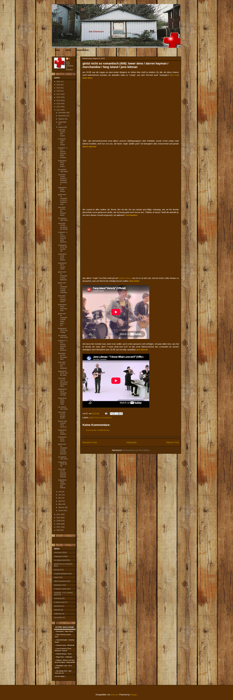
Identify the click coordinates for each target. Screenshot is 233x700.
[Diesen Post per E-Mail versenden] (111, 413)
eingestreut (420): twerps (62, 189)
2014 (58, 104)
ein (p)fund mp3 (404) (63, 219)
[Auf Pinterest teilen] (121, 413)
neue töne (57, 552)
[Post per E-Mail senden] (106, 413)
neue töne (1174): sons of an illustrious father (63, 382)
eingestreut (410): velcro (62, 439)
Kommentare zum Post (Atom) (136, 450)
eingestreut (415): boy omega (63, 330)
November (62, 116)
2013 (58, 107)
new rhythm (58, 617)
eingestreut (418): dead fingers (62, 257)
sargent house (124, 278)
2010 (58, 518)
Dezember (62, 113)
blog (57, 50)
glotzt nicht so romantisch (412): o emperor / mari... (62, 199)
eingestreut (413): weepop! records (62, 392)
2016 (58, 97)
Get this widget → (60, 676)
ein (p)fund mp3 (60, 560)
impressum (83, 50)
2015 (58, 100)
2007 (58, 527)
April (60, 501)
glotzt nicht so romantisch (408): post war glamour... (62, 449)
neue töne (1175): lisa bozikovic (62, 365)
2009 (58, 521)
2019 (58, 88)
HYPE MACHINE (64, 627)
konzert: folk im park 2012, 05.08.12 (62, 424)
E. (69, 58)
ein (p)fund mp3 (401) (63, 458)
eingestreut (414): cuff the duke (62, 373)
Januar (61, 510)
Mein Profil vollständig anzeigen (69, 66)
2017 (58, 94)
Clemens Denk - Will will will (65, 645)
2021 (58, 81)
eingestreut (58, 556)
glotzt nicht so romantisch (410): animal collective (62, 287)
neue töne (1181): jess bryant (62, 133)
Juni (60, 495)
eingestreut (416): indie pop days (62, 307)
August (61, 127)
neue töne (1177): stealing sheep (62, 298)
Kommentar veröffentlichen (98, 430)
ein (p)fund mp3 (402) (63, 408)
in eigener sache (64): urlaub (62, 142)
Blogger (133, 694)
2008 (58, 524)
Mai (59, 498)
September (62, 122)
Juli (59, 492)
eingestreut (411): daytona (62, 432)
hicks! (56, 577)
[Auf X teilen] (116, 413)
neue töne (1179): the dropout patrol (62, 211)
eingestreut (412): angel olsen (62, 401)
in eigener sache (60, 589)
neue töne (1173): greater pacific (62, 415)
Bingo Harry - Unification (64, 657)
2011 (58, 514)
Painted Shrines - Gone (63, 654)
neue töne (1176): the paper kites (62, 356)
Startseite (131, 442)
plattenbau (58, 614)
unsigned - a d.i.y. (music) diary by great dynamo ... (63, 153)
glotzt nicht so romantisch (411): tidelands (62, 276)
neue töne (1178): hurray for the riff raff (62, 226)
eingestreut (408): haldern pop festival (62, 484)
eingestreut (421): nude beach (62, 163)
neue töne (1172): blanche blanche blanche (62, 473)
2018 (58, 91)
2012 (58, 110)
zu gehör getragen (61, 574)
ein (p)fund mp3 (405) (63, 170)
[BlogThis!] (113, 413)
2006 (58, 530)
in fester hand (59, 602)
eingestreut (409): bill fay (62, 464)
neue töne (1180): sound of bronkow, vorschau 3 (62, 179)
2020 (58, 85)
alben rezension (60, 581)
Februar (61, 507)
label (68, 50)
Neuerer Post (90, 442)
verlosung (57, 598)
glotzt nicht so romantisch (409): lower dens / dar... (62, 319)
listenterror (58, 585)
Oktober (61, 119)
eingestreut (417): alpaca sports (62, 266)
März (60, 504)
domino (174, 75)
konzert (56, 570)
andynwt (114, 694)
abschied (57, 606)
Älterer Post (172, 442)
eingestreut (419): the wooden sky (62, 248)
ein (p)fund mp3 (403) (63, 336)
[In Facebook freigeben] (119, 413)
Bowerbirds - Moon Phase (64, 631)
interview (57, 610)
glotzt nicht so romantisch (100, 417)
